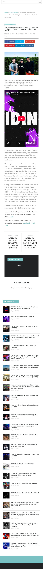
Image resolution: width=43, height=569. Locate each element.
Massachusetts (14, 12)
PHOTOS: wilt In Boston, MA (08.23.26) (22, 316)
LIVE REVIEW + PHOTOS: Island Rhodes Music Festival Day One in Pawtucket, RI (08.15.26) (25, 376)
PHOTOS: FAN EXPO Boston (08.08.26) (22, 464)
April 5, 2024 (10, 33)
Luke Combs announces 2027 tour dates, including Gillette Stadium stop (23, 474)
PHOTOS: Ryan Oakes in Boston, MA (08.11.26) (25, 493)
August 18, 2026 (15, 399)
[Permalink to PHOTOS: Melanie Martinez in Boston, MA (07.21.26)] (6, 437)
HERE (11, 217)
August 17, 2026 (15, 466)
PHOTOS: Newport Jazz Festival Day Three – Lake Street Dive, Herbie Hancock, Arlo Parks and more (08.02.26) (25, 386)
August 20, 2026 (15, 340)
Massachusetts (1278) (10, 24)
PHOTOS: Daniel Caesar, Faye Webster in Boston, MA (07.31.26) (24, 445)
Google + (31, 41)
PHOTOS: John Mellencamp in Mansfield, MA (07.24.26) (25, 405)
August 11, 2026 (15, 518)
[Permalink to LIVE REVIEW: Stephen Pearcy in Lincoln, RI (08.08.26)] (6, 328)
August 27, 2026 (15, 311)
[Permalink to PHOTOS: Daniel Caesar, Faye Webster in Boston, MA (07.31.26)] (6, 447)
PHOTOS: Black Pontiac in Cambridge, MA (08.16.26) (24, 415)
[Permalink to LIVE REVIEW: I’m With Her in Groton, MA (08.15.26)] (6, 348)
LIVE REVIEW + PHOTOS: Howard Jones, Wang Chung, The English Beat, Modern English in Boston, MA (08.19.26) (25, 356)
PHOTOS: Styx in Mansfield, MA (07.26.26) (24, 483)
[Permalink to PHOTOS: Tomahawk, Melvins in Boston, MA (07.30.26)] (6, 456)
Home (6, 12)
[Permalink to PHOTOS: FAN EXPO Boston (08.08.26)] (6, 466)
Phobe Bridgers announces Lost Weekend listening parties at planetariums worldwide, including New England (25, 544)
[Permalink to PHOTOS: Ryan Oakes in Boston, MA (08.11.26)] (6, 495)
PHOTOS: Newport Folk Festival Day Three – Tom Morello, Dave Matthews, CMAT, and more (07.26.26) (25, 504)
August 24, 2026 (15, 319)
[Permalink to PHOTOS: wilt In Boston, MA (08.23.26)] (6, 319)
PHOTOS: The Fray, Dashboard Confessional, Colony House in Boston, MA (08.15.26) (25, 336)
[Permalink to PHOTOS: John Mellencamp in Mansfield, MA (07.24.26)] (6, 407)
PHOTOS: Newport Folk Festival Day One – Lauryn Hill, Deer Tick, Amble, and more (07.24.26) (24, 524)
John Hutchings (23, 33)
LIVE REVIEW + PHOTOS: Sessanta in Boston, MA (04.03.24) (13, 243)
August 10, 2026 (15, 528)
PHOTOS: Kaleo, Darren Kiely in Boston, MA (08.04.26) (24, 396)
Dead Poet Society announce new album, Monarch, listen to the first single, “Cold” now (25, 534)
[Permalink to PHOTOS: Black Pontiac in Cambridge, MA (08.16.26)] (6, 417)
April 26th (26, 223)
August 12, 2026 (15, 495)
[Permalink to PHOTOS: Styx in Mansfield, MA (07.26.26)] (6, 485)
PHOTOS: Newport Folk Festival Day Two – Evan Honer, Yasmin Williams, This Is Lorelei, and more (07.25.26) (25, 514)
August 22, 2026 (15, 330)
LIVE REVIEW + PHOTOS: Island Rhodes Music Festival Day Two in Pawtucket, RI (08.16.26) (25, 366)
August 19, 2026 (15, 390)
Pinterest (11, 45)
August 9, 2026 (14, 537)
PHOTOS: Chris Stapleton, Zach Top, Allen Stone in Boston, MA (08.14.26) (24, 307)
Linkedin (21, 45)
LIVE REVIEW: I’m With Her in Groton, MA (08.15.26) (23, 346)
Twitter (21, 41)
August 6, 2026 (14, 548)
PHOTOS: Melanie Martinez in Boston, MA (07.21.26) (24, 435)
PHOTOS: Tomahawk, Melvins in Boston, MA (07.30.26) (25, 454)
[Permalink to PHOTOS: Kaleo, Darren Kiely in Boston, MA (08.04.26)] (6, 398)
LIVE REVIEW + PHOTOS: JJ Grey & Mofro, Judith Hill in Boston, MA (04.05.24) (30, 243)
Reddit (31, 45)
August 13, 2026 (15, 477)
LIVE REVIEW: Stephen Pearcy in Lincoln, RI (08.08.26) (24, 327)
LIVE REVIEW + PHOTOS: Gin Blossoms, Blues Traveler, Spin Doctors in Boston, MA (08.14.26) (24, 425)
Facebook (11, 41)
